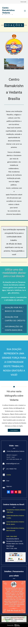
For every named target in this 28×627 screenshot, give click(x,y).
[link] (14, 34)
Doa (7, 480)
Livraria (8, 475)
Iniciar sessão (23, 1)
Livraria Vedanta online (18, 417)
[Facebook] (8, 491)
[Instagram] (12, 491)
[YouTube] (15, 491)
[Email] (19, 491)
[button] (14, 309)
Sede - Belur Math (11, 536)
